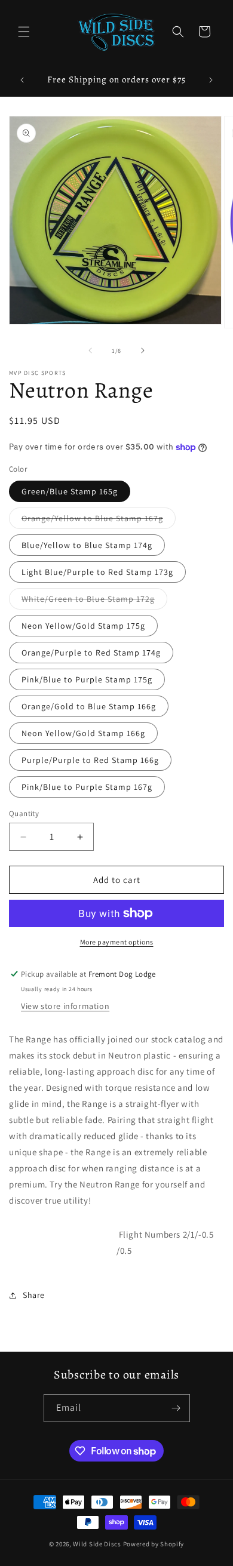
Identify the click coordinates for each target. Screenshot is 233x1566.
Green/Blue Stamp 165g (70, 491)
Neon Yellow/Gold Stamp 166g (83, 733)
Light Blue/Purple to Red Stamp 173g (97, 572)
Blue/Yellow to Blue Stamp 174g (87, 545)
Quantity (24, 813)
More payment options (117, 941)
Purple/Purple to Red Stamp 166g (90, 760)
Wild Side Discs (97, 1544)
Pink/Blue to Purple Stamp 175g (87, 679)
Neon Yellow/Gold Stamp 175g (83, 625)
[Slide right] (143, 350)
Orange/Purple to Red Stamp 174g (91, 652)
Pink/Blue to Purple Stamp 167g (87, 787)
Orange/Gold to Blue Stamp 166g (89, 706)
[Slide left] (90, 350)
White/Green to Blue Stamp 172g (94, 601)
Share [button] (34, 1295)
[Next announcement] (211, 80)
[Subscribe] (176, 1408)
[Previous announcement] (22, 80)
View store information (65, 1006)
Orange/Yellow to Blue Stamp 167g (99, 520)
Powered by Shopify (154, 1544)
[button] (24, 32)
